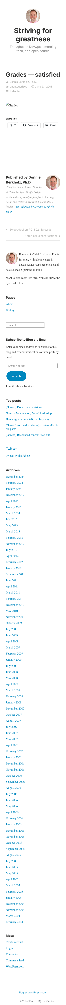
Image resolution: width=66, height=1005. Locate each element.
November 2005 (15, 836)
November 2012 (15, 544)
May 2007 (12, 739)
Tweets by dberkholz (18, 455)
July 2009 (11, 629)
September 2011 (15, 574)
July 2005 (11, 861)
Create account (14, 942)
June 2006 (12, 800)
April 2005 (12, 879)
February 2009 (14, 653)
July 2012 (11, 550)
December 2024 (15, 476)
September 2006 (15, 781)
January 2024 (13, 489)
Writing (10, 310)
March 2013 (13, 531)
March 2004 (13, 916)
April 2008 (12, 684)
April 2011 (12, 586)
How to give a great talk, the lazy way (28, 419)
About (9, 304)
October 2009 (14, 623)
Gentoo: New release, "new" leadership (29, 413)
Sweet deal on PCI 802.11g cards (28, 230)
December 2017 (15, 495)
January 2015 (13, 507)
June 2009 (12, 635)
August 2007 (13, 720)
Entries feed (12, 954)
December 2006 (15, 763)
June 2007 (12, 733)
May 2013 (12, 525)
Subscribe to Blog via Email (26, 339)
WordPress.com (15, 966)
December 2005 (15, 830)
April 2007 (12, 745)
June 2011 (12, 580)
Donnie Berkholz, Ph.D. (23, 81)
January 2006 (13, 824)
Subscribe (16, 376)
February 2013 (14, 537)
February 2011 (14, 598)
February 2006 (14, 818)
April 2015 (12, 501)
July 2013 (11, 519)
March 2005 (13, 885)
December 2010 (15, 605)
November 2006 (15, 769)
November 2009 (15, 617)
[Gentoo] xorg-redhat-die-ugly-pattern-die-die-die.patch (32, 427)
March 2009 (13, 647)
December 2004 (15, 904)
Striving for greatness (33, 34)
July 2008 (11, 666)
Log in (10, 948)
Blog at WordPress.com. (33, 992)
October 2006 (14, 775)
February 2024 (14, 482)
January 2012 (13, 568)
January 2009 (13, 659)
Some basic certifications (41, 236)
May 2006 (12, 806)
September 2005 (15, 849)
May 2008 (12, 678)
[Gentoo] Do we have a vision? (24, 407)
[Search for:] (25, 324)
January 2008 (13, 702)
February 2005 (14, 891)
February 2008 (14, 696)
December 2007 (15, 708)
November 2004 (15, 910)
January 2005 (13, 897)
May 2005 (12, 873)
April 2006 (12, 812)
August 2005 (13, 855)
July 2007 (11, 726)
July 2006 (11, 794)
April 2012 (12, 556)
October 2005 (14, 842)
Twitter (11, 448)
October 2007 (14, 714)
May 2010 (12, 611)
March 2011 (13, 592)
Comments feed (15, 960)
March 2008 (13, 690)
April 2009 (12, 641)
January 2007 (13, 757)
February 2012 (14, 562)
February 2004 (14, 922)
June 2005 (12, 867)
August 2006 (13, 788)
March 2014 (13, 513)
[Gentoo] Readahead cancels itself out (28, 435)
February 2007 (14, 751)
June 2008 (12, 672)
